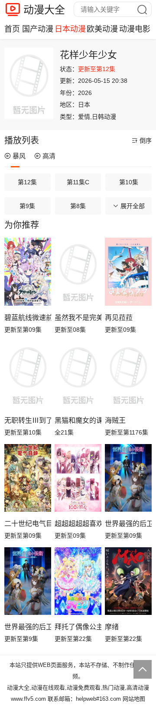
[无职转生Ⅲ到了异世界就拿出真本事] (27, 375)
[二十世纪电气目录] (27, 478)
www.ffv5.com (28, 699)
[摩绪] (128, 581)
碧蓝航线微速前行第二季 (27, 317)
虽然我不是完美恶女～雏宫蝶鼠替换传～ (78, 317)
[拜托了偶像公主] (78, 581)
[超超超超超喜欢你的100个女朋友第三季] (78, 478)
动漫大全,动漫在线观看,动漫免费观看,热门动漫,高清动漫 (78, 687)
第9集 (27, 206)
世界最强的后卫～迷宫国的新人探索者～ (128, 523)
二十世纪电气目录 (27, 523)
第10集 (128, 182)
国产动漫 (37, 29)
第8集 (78, 206)
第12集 (27, 182)
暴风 (19, 156)
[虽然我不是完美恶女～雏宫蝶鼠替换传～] (78, 272)
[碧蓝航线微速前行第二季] (27, 272)
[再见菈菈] (128, 272)
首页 (12, 29)
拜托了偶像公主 (78, 627)
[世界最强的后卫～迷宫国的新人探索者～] (128, 478)
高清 (48, 156)
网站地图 (134, 699)
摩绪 (112, 627)
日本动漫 (70, 29)
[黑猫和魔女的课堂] (78, 375)
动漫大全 (44, 10)
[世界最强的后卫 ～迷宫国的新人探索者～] (27, 581)
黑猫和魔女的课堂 (78, 420)
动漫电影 (134, 29)
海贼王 (115, 420)
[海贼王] (128, 375)
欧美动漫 (102, 29)
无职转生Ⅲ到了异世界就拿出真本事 (27, 420)
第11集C (78, 182)
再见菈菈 (119, 317)
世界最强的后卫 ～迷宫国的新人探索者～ (27, 627)
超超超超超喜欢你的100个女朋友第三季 (78, 523)
